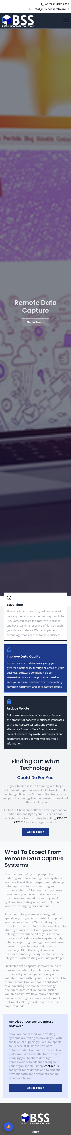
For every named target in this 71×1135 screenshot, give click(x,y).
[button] (66, 21)
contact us (51, 1066)
